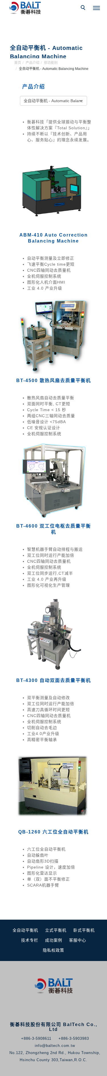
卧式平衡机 (84, 930)
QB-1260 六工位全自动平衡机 (53, 831)
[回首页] (26, 8)
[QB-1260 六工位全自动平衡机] (53, 785)
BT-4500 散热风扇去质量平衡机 (53, 380)
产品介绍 (32, 63)
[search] (84, 8)
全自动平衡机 (25, 930)
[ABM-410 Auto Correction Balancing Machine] (53, 188)
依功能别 (51, 63)
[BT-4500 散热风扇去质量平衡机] (53, 333)
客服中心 (77, 940)
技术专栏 (29, 940)
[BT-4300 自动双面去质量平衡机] (53, 633)
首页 (17, 63)
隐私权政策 (53, 950)
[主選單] (96, 8)
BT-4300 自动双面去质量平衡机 (53, 680)
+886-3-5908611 (36, 1038)
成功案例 (53, 940)
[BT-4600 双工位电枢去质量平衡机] (53, 479)
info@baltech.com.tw (55, 1045)
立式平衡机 (55, 930)
